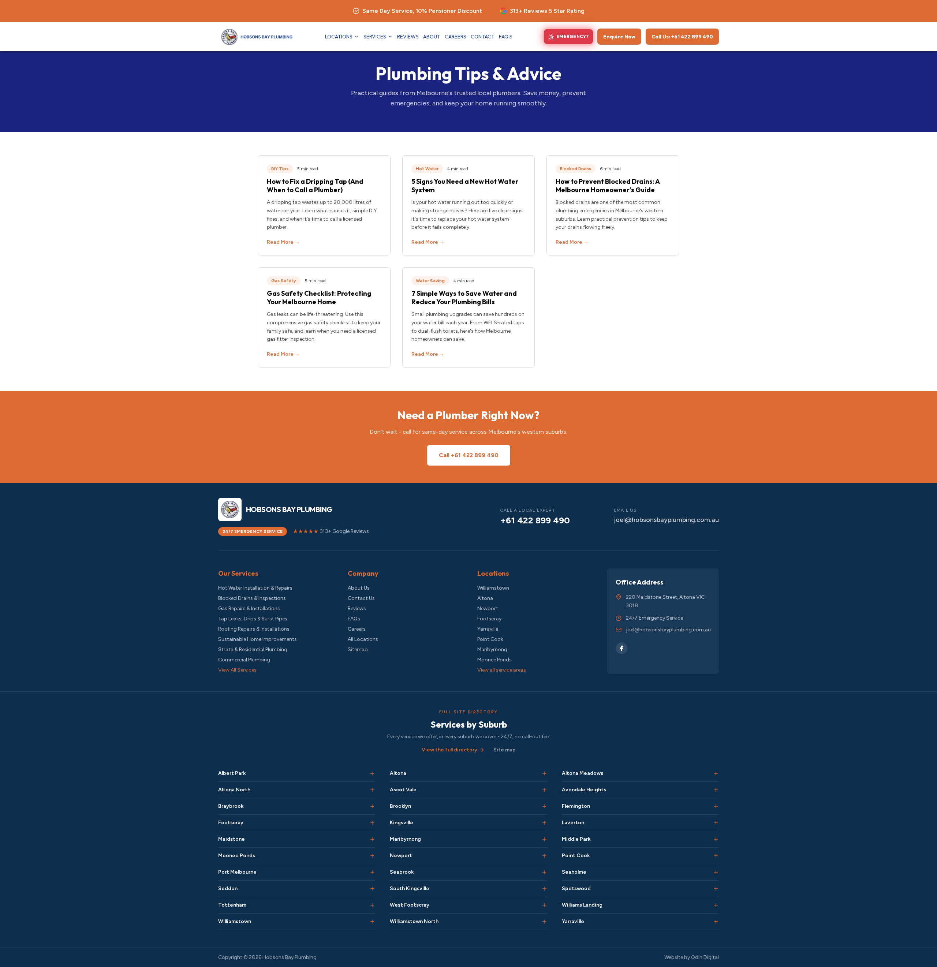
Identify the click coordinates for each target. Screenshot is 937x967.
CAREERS (455, 36)
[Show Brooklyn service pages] (544, 806)
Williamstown (493, 588)
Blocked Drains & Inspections (252, 598)
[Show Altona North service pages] (372, 790)
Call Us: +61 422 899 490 (682, 36)
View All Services (237, 670)
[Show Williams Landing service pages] (716, 905)
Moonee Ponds (494, 660)
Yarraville (487, 629)
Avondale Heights (584, 790)
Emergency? (572, 36)
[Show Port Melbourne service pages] (372, 872)
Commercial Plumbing (244, 660)
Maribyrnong (492, 649)
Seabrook (402, 872)
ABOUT (431, 36)
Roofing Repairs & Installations (254, 629)
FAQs (354, 619)
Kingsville (401, 822)
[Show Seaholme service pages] (716, 872)
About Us (359, 588)
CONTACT (482, 36)
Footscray (489, 619)
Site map (504, 750)
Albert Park (232, 773)
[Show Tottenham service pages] (372, 905)
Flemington (576, 806)
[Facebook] (621, 648)
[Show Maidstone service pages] (372, 839)
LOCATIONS (338, 36)
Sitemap (358, 649)
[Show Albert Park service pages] (372, 773)
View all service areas (501, 670)
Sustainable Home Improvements (257, 639)
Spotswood (576, 888)
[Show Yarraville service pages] (716, 922)
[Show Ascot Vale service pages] (544, 790)
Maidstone (231, 839)
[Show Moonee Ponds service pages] (372, 856)
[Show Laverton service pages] (716, 823)
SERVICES (374, 36)
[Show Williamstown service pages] (372, 922)
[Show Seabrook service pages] (544, 872)
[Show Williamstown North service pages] (544, 922)
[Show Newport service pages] (544, 856)
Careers (357, 629)
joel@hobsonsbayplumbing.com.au (666, 520)
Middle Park (576, 839)
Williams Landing (582, 905)
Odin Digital (705, 957)
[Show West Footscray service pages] (544, 905)
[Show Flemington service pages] (716, 806)
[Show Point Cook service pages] (716, 856)
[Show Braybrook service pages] (372, 806)
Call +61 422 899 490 (469, 455)
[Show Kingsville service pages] (544, 823)
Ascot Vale (403, 790)
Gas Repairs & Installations (249, 608)
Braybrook (230, 806)
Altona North (234, 790)
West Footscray (409, 905)
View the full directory (449, 750)
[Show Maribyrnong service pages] (544, 839)
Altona (485, 598)
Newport (487, 608)
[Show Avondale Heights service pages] (716, 790)
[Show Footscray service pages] (372, 823)
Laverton (573, 822)
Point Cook (490, 639)
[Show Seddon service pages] (372, 889)
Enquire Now (619, 36)
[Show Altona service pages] (544, 773)
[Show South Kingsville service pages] (544, 889)
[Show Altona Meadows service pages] (716, 773)
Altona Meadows (582, 773)
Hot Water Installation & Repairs (255, 588)
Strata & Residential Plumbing (252, 649)
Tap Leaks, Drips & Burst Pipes (252, 619)
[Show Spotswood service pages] (716, 889)
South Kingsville (409, 888)
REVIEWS (408, 36)
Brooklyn (400, 806)
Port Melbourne (237, 872)
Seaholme (574, 872)
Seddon (228, 888)
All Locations (363, 639)
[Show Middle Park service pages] (716, 839)
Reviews (357, 608)
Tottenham (232, 905)
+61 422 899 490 (535, 520)
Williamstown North (414, 921)
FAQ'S (505, 36)
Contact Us (361, 598)
